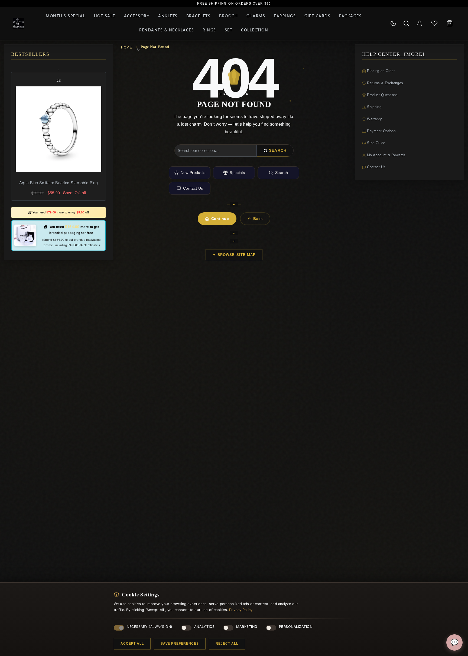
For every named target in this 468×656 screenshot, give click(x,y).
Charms (255, 16)
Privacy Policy (240, 610)
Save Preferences (180, 643)
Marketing (246, 627)
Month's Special (65, 16)
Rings (209, 30)
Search (278, 150)
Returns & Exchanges (384, 83)
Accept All (132, 643)
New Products (193, 172)
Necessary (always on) (150, 627)
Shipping (373, 107)
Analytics (204, 627)
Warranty (374, 119)
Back (258, 218)
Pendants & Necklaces (166, 30)
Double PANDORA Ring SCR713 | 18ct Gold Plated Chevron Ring (58, 186)
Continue (220, 218)
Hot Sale (104, 16)
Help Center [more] (393, 54)
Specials (237, 172)
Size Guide (375, 143)
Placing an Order (380, 71)
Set (229, 30)
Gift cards (317, 16)
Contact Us (193, 188)
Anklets (168, 16)
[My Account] (419, 23)
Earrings (285, 16)
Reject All (227, 643)
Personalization (296, 627)
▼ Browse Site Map (234, 255)
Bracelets (198, 16)
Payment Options (381, 131)
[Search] (406, 23)
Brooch (228, 16)
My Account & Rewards (386, 155)
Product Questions (382, 95)
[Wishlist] (434, 23)
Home (126, 47)
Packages (350, 16)
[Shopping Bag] (449, 23)
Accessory (137, 16)
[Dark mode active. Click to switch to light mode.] (393, 23)
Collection (254, 30)
